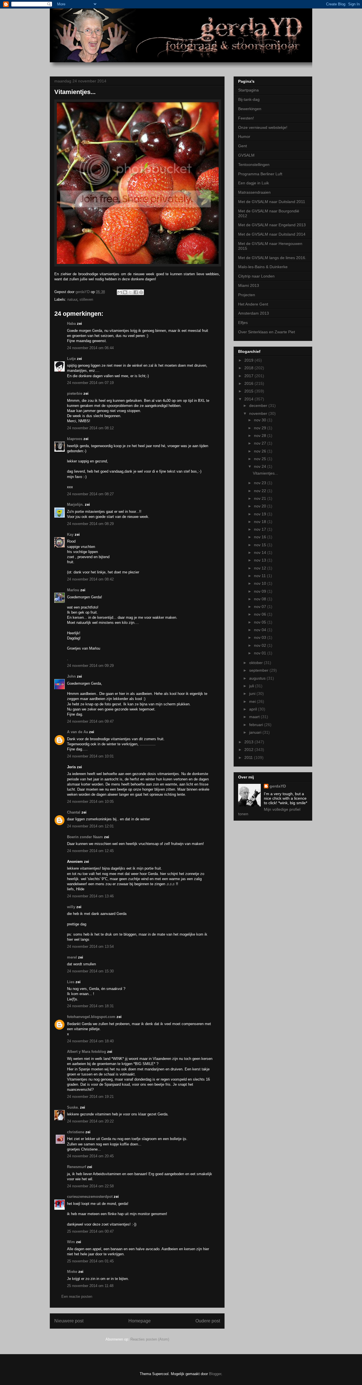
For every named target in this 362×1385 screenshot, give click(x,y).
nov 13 (260, 560)
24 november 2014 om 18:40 (90, 1041)
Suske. (73, 1107)
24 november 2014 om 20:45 (90, 1156)
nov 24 (260, 466)
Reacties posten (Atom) (149, 1339)
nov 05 (260, 622)
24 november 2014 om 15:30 (90, 971)
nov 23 (260, 483)
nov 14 (260, 552)
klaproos (74, 439)
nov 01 (260, 653)
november (258, 413)
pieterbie (74, 393)
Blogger (215, 1374)
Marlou (73, 590)
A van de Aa (77, 732)
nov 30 (260, 420)
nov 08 (260, 599)
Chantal (73, 812)
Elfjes (243, 322)
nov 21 (260, 498)
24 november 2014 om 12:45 (90, 851)
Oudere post (207, 1320)
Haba (71, 323)
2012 (249, 749)
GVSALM (246, 155)
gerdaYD (278, 786)
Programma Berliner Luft (260, 174)
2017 (249, 376)
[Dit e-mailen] (119, 292)
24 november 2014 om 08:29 (90, 524)
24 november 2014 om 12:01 (90, 826)
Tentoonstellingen (254, 164)
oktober (256, 662)
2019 (249, 360)
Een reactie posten (76, 1296)
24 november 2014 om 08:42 (90, 579)
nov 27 (260, 443)
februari (256, 724)
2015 (249, 391)
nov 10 (260, 583)
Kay (71, 534)
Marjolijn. (75, 504)
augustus (258, 678)
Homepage (139, 1320)
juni (253, 693)
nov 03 (260, 637)
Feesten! (246, 118)
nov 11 (260, 575)
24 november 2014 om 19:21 (90, 1096)
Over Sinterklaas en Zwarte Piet (266, 332)
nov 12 (260, 568)
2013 (249, 742)
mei (253, 701)
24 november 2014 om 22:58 (90, 1186)
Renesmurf (76, 1167)
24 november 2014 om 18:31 (90, 1006)
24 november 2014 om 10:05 (90, 801)
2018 (249, 368)
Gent (242, 146)
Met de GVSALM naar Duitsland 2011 (271, 201)
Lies (70, 982)
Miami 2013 (248, 285)
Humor (244, 136)
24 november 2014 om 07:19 (90, 383)
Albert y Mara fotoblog (86, 1051)
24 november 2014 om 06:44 (90, 348)
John (71, 676)
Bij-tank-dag (249, 99)
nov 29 (260, 428)
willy (71, 907)
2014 (249, 399)
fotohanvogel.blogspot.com (91, 1017)
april (253, 709)
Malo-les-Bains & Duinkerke (263, 266)
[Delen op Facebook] (136, 292)
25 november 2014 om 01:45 (90, 1261)
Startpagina (248, 90)
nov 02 (260, 645)
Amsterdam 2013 (253, 313)
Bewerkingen (249, 108)
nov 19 (260, 514)
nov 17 (260, 529)
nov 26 (260, 451)
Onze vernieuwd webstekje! (262, 127)
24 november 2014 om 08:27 (90, 494)
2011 (249, 757)
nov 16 (260, 537)
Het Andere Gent (253, 304)
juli (252, 686)
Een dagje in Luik (253, 183)
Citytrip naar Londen (256, 276)
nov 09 (260, 591)
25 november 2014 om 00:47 (90, 1231)
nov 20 (260, 506)
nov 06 (260, 614)
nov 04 (260, 630)
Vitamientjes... (265, 473)
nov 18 (260, 521)
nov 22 (260, 490)
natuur (72, 299)
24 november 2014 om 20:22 (90, 1121)
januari (255, 732)
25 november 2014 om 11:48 (90, 1286)
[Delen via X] (130, 292)
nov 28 (260, 435)
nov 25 (260, 458)
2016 (249, 383)
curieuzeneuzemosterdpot (90, 1196)
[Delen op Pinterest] (141, 292)
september (259, 670)
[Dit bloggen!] (125, 292)
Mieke (72, 1271)
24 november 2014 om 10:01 (90, 756)
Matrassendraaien (254, 192)
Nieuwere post (68, 1320)
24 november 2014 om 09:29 (90, 665)
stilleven (86, 299)
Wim (71, 1242)
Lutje (71, 359)
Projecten (246, 295)
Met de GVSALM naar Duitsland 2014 (271, 234)
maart (255, 716)
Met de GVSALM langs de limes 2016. (272, 257)
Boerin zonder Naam (85, 837)
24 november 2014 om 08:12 (90, 428)
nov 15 (260, 545)
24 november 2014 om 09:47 (90, 721)
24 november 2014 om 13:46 (90, 896)
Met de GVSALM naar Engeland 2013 (272, 225)
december (258, 405)
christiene (75, 1132)
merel (72, 957)
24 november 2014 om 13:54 (90, 946)
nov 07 (260, 606)
